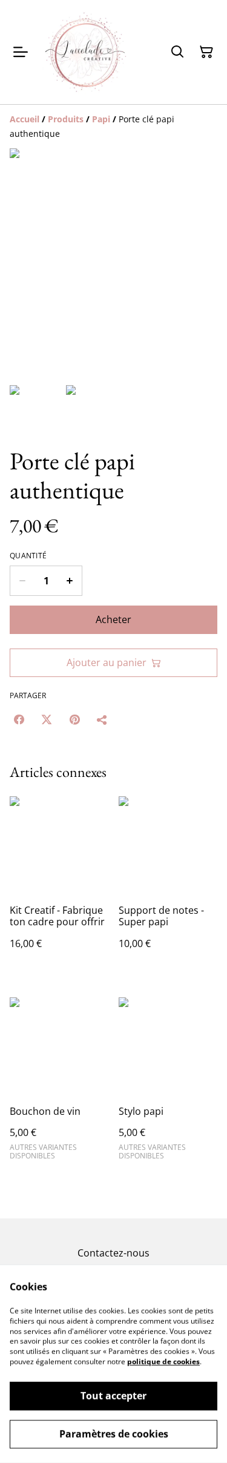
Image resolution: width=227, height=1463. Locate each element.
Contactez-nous (113, 1253)
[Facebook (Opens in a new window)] (19, 719)
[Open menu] (20, 52)
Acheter (113, 619)
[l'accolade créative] (86, 52)
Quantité (28, 556)
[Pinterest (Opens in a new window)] (74, 719)
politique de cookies (163, 1361)
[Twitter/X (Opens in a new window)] (47, 719)
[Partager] (102, 719)
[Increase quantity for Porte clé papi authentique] (70, 581)
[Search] (177, 52)
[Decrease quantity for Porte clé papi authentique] (22, 581)
